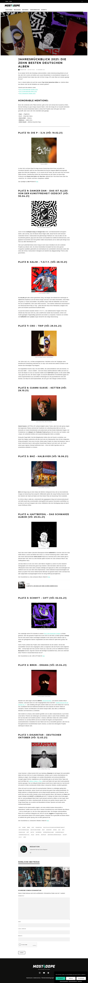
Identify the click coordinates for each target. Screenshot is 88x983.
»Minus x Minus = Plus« (35, 781)
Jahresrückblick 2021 (24, 834)
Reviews (25, 9)
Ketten (37, 834)
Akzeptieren (60, 978)
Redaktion (23, 69)
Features (9, 9)
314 (20, 827)
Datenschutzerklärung (64, 981)
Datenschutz (36, 978)
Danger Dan (39, 827)
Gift (28, 832)
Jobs (10, 1)
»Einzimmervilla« (47, 700)
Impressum (80, 981)
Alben (24, 827)
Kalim (33, 834)
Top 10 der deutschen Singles (52, 633)
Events (44, 9)
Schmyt (65, 834)
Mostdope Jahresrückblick (54, 834)
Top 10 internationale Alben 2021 (28, 91)
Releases (17, 9)
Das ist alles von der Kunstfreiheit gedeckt (54, 827)
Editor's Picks (31, 69)
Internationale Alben (49, 832)
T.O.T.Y (20, 837)
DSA (60, 829)
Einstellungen (81, 978)
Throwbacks (35, 9)
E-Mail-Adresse (22, 928)
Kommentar (21, 895)
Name (19, 921)
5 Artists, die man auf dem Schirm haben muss (42, 586)
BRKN (29, 827)
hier (37, 181)
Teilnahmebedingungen (47, 978)
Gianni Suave (22, 832)
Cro (33, 827)
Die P (44, 829)
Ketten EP (44, 834)
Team (6, 1)
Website (20, 935)
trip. (25, 837)
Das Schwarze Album (24, 829)
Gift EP (32, 832)
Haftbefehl (39, 832)
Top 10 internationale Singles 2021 (28, 89)
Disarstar (49, 829)
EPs (63, 829)
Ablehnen (71, 978)
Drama (55, 829)
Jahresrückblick (60, 832)
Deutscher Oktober (35, 829)
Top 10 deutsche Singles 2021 (27, 93)
